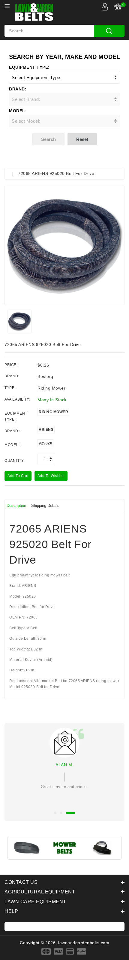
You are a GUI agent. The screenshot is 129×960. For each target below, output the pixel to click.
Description (16, 505)
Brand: (17, 89)
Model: (18, 110)
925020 (45, 443)
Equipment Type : (15, 416)
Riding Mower (53, 412)
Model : (12, 445)
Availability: (17, 399)
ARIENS (46, 429)
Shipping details (45, 505)
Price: (10, 365)
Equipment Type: (29, 67)
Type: (10, 388)
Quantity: (14, 461)
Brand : (12, 431)
